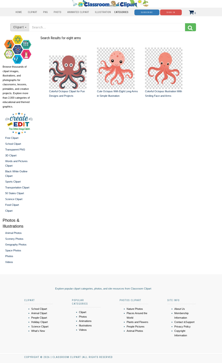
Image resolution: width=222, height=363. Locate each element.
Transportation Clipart (17, 187)
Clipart (32, 12)
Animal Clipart (39, 313)
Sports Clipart (13, 181)
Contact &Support (184, 322)
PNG (45, 12)
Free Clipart (11, 137)
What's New (38, 330)
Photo (57, 12)
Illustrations (85, 325)
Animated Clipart (78, 12)
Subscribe (147, 12)
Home (19, 12)
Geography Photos (16, 244)
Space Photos (13, 250)
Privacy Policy (182, 326)
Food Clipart (12, 204)
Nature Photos (135, 308)
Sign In (171, 12)
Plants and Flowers (137, 322)
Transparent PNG (15, 149)
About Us (179, 308)
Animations (85, 320)
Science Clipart (13, 199)
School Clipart (13, 143)
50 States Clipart (14, 193)
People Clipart (39, 317)
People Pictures (135, 326)
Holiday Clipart (39, 322)
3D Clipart (10, 155)
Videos (9, 262)
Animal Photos (13, 232)
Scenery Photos (14, 238)
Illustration (103, 12)
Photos (9, 256)
